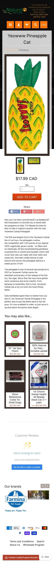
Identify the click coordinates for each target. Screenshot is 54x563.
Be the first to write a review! (27, 467)
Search (40, 541)
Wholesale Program (33, 544)
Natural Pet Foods (26, 552)
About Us (15, 544)
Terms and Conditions (22, 541)
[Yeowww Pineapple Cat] (20, 165)
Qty (27, 185)
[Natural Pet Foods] (14, 11)
